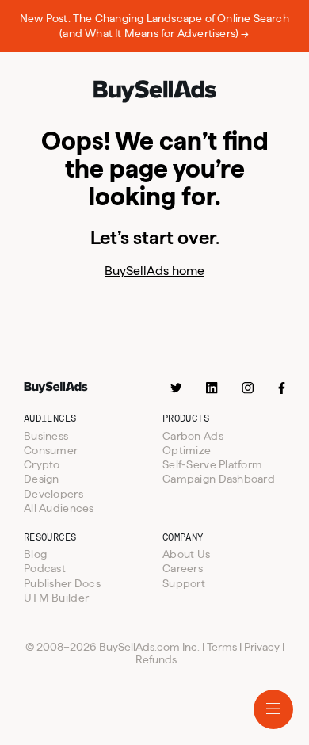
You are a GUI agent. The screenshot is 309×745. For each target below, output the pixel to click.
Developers (53, 493)
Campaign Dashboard (218, 478)
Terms (222, 646)
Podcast (45, 568)
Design (41, 478)
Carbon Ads (192, 436)
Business (46, 436)
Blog (35, 554)
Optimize (186, 450)
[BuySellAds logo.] (154, 92)
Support (183, 583)
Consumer (51, 450)
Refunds (156, 659)
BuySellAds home (154, 270)
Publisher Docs (62, 583)
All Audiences (59, 508)
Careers (182, 568)
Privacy (262, 646)
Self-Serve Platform (212, 464)
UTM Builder (56, 597)
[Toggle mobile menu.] (273, 709)
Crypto (42, 464)
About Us (186, 554)
